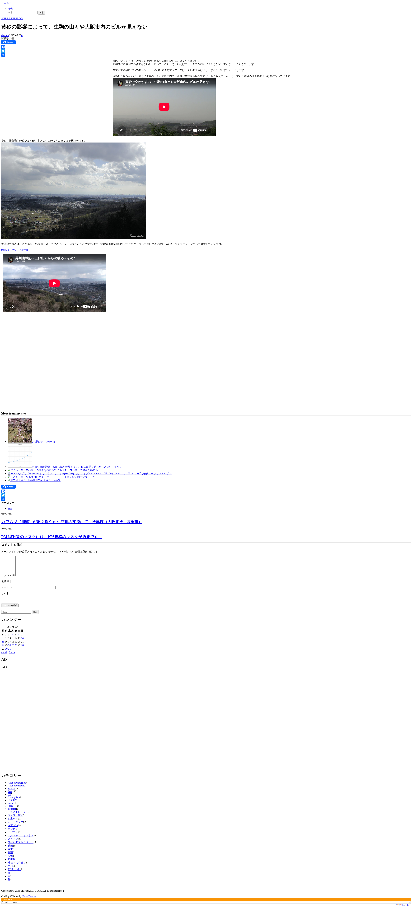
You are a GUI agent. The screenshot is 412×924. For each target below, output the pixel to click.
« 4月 (4, 652)
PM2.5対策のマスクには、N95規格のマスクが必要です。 (51, 537)
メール (6, 587)
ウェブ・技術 (15, 815)
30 (6, 648)
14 (22, 638)
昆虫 (10, 849)
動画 (10, 845)
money (11, 803)
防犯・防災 (14, 869)
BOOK (11, 788)
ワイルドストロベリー (20, 842)
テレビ (11, 828)
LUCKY (12, 800)
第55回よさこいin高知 (48, 480)
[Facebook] (206, 47)
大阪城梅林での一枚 (43, 441)
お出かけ (13, 818)
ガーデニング (15, 822)
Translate (406, 905)
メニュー (6, 2)
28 (22, 645)
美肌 (10, 866)
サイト (5, 593)
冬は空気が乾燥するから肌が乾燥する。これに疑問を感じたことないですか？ (77, 466)
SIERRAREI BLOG (12, 18)
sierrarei (5, 35)
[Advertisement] (28, 80)
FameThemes (29, 896)
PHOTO (12, 806)
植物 (10, 855)
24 (9, 645)
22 (3, 645)
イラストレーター (18, 811)
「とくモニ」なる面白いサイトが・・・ (80, 477)
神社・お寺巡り (17, 862)
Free (10, 508)
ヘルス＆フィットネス (20, 835)
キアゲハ (13, 825)
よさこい (13, 839)
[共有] (206, 55)
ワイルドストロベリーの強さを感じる (76, 470)
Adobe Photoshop (17, 782)
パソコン (13, 832)
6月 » (12, 652)
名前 (5, 581)
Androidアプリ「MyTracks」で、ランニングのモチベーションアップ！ (131, 473)
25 (12, 645)
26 (16, 645)
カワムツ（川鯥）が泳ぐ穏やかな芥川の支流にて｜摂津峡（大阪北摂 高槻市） (71, 522)
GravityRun (14, 797)
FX (9, 794)
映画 (10, 852)
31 (9, 648)
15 (3, 641)
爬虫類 (11, 859)
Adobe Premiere (16, 785)
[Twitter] (206, 51)
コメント (8, 575)
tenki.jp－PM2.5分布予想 (15, 249)
